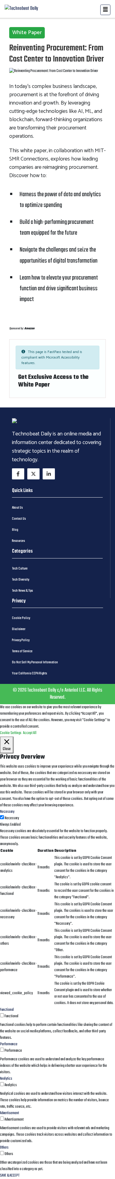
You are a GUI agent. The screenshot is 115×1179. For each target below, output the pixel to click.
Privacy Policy (20, 640)
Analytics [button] (6, 1079)
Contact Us (19, 519)
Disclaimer (18, 629)
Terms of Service (22, 651)
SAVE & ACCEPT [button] (10, 1176)
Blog (15, 530)
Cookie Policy (21, 618)
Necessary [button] (7, 812)
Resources (18, 541)
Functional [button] (7, 1010)
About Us (17, 507)
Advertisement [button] (9, 1113)
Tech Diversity (20, 579)
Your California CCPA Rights (29, 673)
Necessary (12, 818)
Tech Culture (20, 568)
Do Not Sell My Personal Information (35, 662)
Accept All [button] (29, 733)
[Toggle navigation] (105, 10)
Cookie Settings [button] (10, 733)
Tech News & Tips (22, 590)
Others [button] (4, 1148)
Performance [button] (8, 1044)
